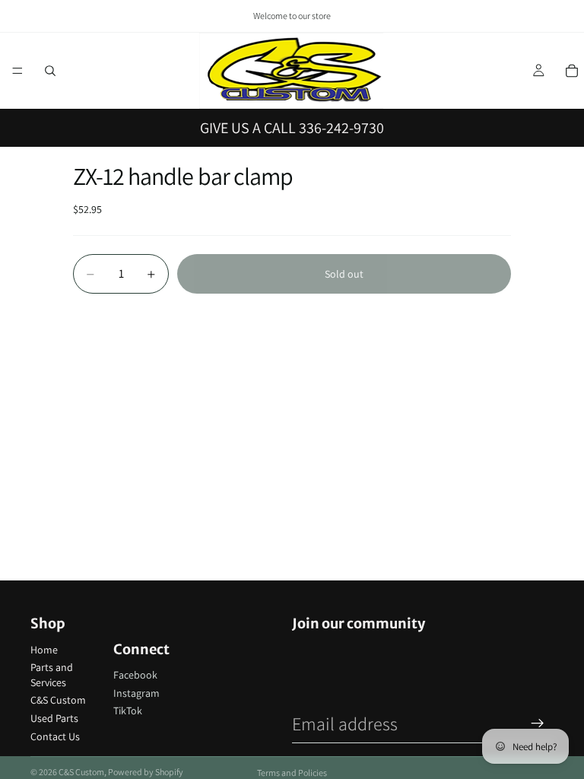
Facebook (135, 675)
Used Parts (54, 718)
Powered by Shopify (145, 771)
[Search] (50, 70)
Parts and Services (51, 674)
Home (44, 650)
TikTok (127, 710)
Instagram (136, 693)
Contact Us (55, 736)
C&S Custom (58, 700)
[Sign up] (538, 723)
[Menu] (17, 70)
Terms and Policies (292, 772)
